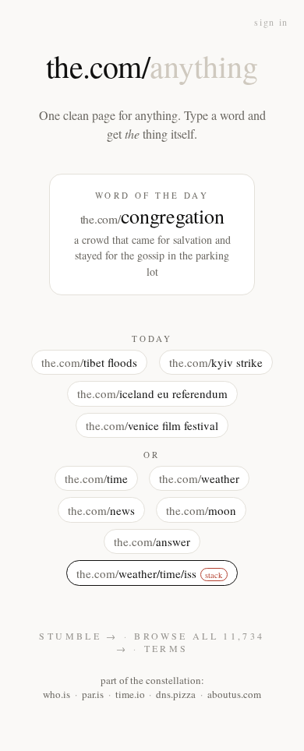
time (96, 478)
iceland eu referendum (152, 393)
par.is (93, 694)
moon (201, 510)
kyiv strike (216, 362)
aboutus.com (234, 694)
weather (199, 478)
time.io (130, 694)
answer (152, 541)
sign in (271, 22)
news (101, 510)
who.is (56, 694)
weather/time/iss (149, 573)
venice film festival (152, 425)
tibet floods (89, 362)
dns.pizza (176, 694)
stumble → (78, 635)
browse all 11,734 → (190, 641)
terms (166, 648)
